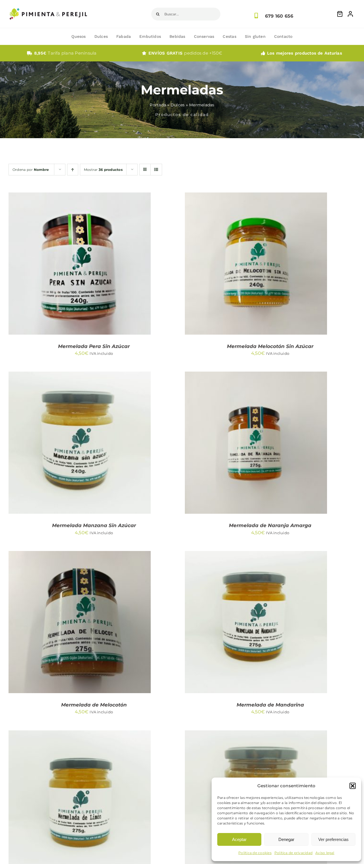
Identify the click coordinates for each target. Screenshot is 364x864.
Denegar (286, 839)
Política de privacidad (293, 853)
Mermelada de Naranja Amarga (270, 525)
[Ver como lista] (156, 169)
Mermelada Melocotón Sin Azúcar (270, 346)
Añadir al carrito (62, 264)
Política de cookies (255, 853)
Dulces (178, 104)
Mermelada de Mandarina (270, 705)
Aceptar (239, 839)
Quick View (105, 264)
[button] (352, 786)
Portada (158, 104)
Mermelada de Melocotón (94, 705)
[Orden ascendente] (72, 169)
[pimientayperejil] (48, 4)
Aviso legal (324, 853)
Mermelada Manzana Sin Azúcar (94, 525)
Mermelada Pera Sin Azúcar (94, 346)
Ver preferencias (333, 839)
